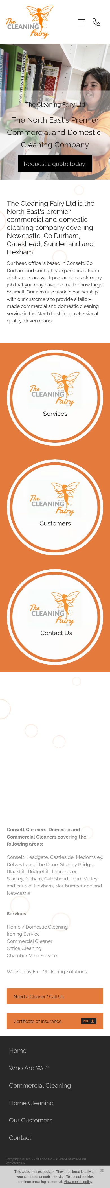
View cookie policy (78, 1182)
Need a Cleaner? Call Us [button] (39, 996)
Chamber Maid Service (32, 955)
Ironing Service (23, 933)
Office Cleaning (24, 947)
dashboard (44, 1159)
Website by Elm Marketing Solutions (47, 971)
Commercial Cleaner (29, 940)
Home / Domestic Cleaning (37, 926)
